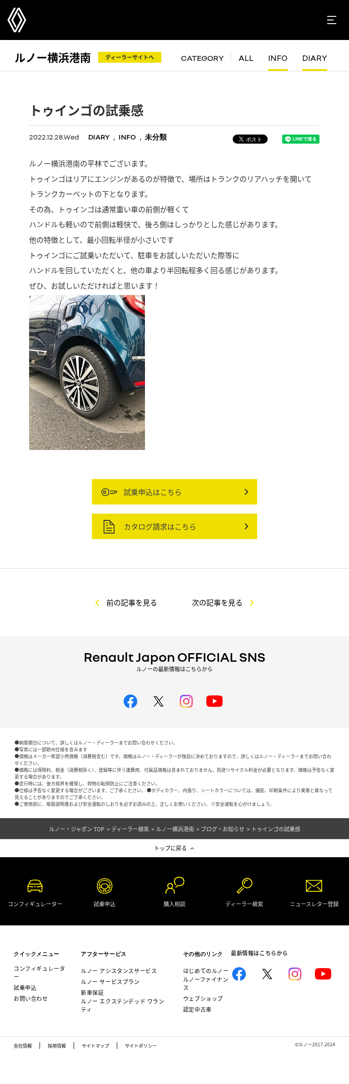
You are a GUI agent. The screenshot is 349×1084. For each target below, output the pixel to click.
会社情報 (23, 1045)
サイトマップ (95, 1045)
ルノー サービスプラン (110, 981)
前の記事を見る (131, 602)
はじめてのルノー (206, 970)
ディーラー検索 (130, 829)
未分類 (156, 136)
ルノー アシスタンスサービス (119, 970)
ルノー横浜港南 (53, 57)
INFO (278, 58)
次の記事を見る (217, 602)
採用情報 (57, 1045)
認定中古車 (197, 1009)
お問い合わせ (31, 998)
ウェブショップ (203, 998)
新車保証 (92, 992)
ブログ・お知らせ (222, 829)
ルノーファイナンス (206, 983)
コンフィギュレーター (39, 972)
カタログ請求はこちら (159, 526)
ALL (246, 58)
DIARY (314, 58)
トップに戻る (170, 848)
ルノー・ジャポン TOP (77, 829)
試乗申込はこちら (152, 491)
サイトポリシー (141, 1045)
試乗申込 (25, 987)
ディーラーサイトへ (129, 57)
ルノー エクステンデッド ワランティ (123, 1005)
